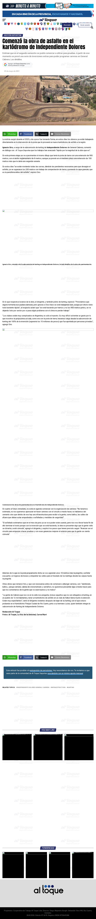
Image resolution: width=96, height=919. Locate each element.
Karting (71, 687)
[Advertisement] (47, 192)
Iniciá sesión (85, 25)
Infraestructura (59, 687)
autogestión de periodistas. (41, 670)
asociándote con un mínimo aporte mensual (65, 673)
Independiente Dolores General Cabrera (33, 687)
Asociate (67, 25)
